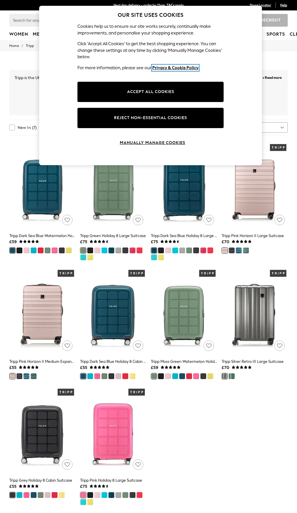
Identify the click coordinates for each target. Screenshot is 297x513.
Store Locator (260, 5)
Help (283, 5)
